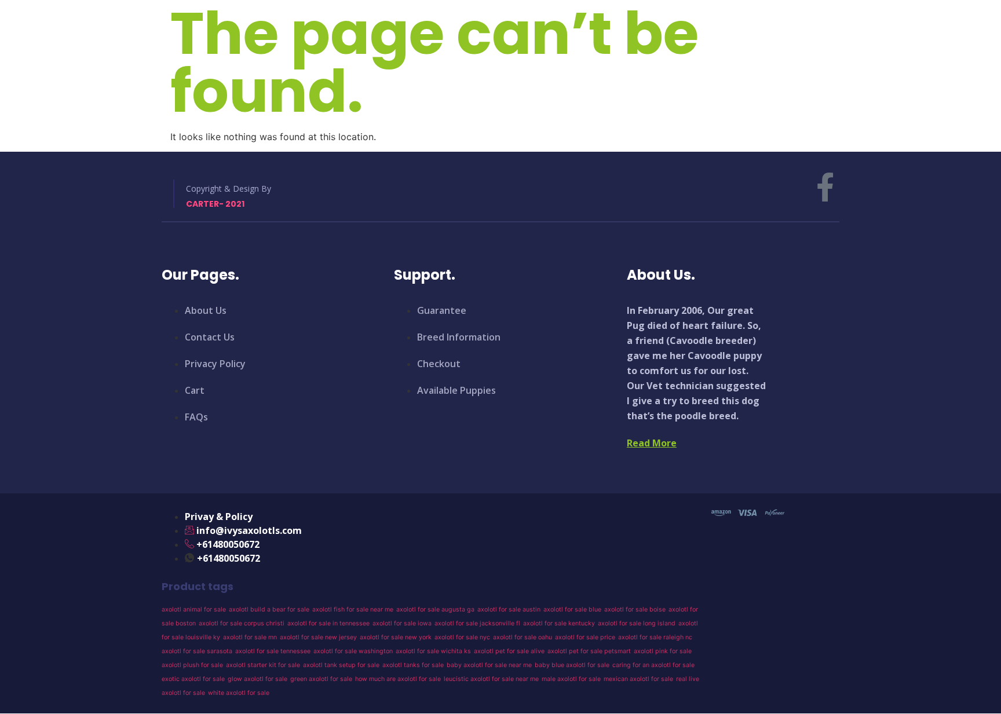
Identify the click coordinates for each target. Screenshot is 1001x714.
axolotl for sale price (585, 637)
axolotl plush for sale (192, 665)
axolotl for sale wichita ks (433, 651)
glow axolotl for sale (257, 679)
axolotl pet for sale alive (509, 651)
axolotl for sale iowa (402, 623)
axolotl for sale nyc (462, 637)
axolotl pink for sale (663, 651)
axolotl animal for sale (194, 609)
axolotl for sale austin (508, 609)
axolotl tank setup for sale (341, 665)
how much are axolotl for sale (398, 679)
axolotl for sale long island (636, 623)
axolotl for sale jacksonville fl (477, 623)
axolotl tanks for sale (413, 665)
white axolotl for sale (238, 693)
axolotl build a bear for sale (269, 609)
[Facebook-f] (824, 187)
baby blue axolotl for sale (572, 665)
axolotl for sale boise (635, 609)
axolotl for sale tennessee (272, 651)
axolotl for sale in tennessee (328, 623)
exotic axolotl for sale (193, 679)
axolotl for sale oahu (522, 637)
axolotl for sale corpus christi (241, 623)
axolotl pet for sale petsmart (589, 651)
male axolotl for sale (571, 679)
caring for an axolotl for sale (653, 665)
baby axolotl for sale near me (489, 665)
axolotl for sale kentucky (559, 623)
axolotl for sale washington (353, 651)
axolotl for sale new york (396, 637)
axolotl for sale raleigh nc (655, 637)
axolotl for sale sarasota (197, 651)
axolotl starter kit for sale (263, 665)
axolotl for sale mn (250, 637)
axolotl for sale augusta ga (435, 609)
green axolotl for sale (321, 679)
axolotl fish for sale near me (352, 609)
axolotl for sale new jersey (318, 637)
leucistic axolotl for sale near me (491, 679)
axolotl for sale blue (572, 609)
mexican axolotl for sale (638, 679)
